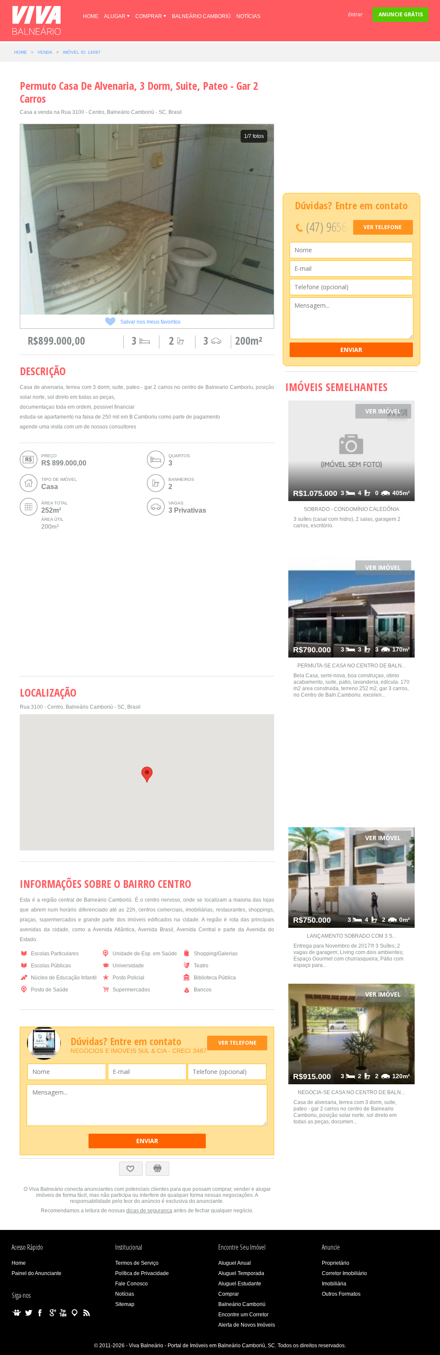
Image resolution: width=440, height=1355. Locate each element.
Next (289, 220)
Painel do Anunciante (36, 1273)
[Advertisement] (147, 604)
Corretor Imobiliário (344, 1273)
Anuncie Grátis (401, 14)
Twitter (28, 1313)
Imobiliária (334, 1284)
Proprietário (335, 1263)
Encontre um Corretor (243, 1315)
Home (90, 16)
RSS (86, 1313)
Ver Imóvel (383, 411)
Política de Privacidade (142, 1273)
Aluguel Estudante (239, 1284)
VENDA (44, 52)
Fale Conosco (131, 1284)
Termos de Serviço (137, 1263)
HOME (20, 52)
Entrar (355, 14)
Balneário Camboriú (201, 16)
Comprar (148, 16)
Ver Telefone (237, 1042)
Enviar (147, 1141)
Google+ (51, 1313)
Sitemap (124, 1304)
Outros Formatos (341, 1294)
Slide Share (16, 1313)
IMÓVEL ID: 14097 (82, 52)
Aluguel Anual (234, 1263)
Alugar (114, 16)
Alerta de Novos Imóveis (246, 1325)
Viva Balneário (36, 21)
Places (74, 1313)
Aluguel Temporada (241, 1273)
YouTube (63, 1313)
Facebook (40, 1313)
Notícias (248, 16)
